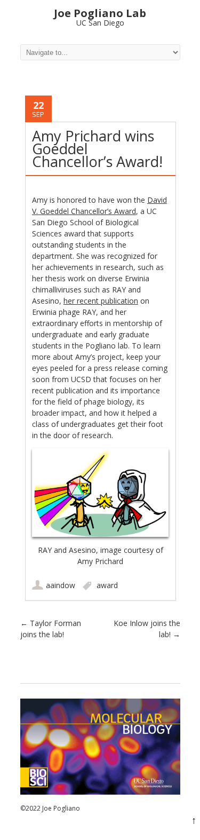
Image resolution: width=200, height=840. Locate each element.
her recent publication (100, 301)
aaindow (60, 585)
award (107, 585)
